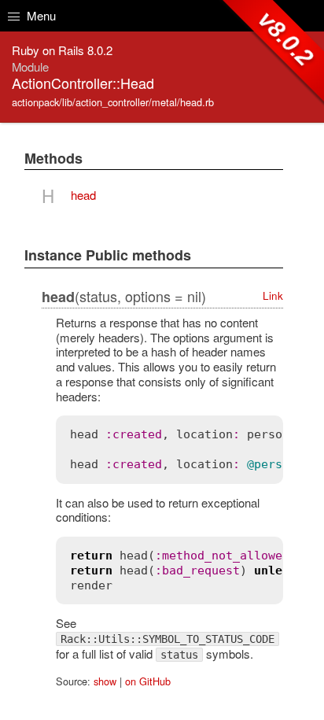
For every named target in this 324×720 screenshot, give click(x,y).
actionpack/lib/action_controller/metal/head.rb (113, 101)
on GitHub (148, 681)
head (83, 194)
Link (273, 295)
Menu (40, 15)
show (105, 681)
